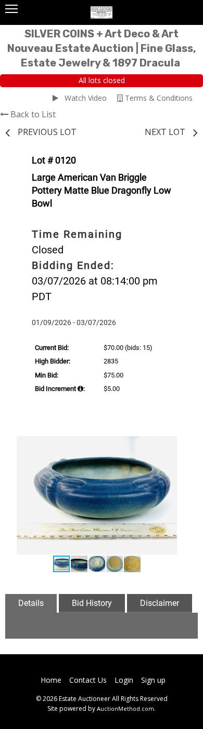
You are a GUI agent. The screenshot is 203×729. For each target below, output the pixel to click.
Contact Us (88, 680)
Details (31, 603)
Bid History (92, 603)
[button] (176, 445)
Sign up (153, 680)
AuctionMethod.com (125, 708)
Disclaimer (159, 603)
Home (51, 680)
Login (124, 680)
